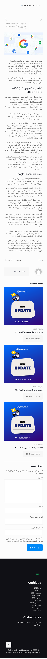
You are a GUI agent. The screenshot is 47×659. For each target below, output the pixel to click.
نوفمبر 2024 (36, 595)
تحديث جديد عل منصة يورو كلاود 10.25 (29, 390)
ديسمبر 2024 (36, 593)
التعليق (40, 477)
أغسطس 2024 (35, 603)
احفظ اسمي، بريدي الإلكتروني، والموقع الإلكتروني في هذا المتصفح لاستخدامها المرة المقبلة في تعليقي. (23, 539)
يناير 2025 (37, 590)
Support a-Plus (22, 24)
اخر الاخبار (37, 625)
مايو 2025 (37, 588)
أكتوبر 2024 (36, 598)
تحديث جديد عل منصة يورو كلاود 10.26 (29, 332)
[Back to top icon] (8, 645)
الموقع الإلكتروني (37, 527)
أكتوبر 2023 (36, 608)
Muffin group (24, 650)
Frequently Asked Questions (29, 622)
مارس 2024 (36, 605)
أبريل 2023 (37, 610)
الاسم (40, 506)
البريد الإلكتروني (36, 517)
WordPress (36, 652)
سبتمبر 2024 (36, 600)
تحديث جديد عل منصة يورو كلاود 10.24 (29, 447)
